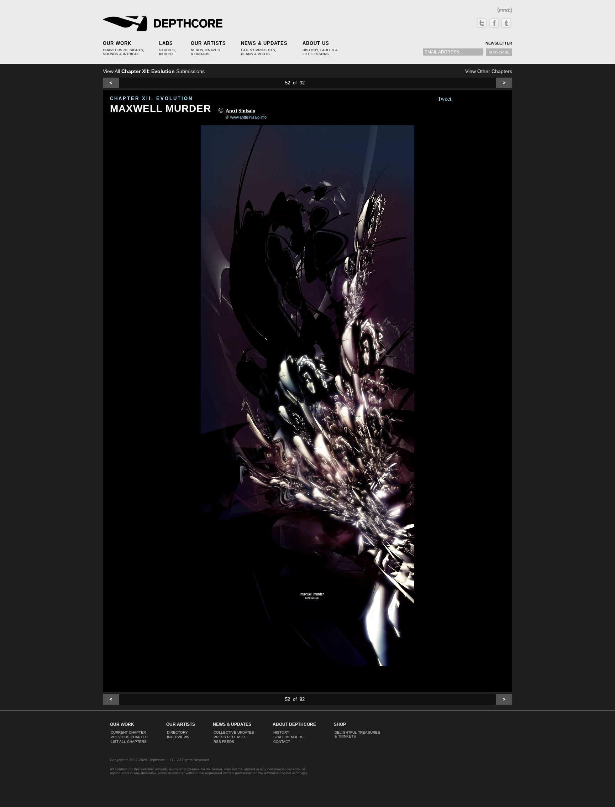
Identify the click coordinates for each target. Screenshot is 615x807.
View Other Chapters (488, 71)
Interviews (178, 737)
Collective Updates (234, 732)
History (281, 732)
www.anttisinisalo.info (248, 117)
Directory (177, 732)
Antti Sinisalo (240, 111)
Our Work (117, 43)
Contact (281, 742)
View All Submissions (154, 71)
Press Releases (230, 737)
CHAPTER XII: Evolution (151, 98)
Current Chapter (128, 732)
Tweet (444, 98)
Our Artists (208, 43)
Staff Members (288, 737)
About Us (316, 43)
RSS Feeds (224, 742)
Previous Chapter (129, 737)
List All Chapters (129, 742)
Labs (166, 43)
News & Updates (264, 43)
